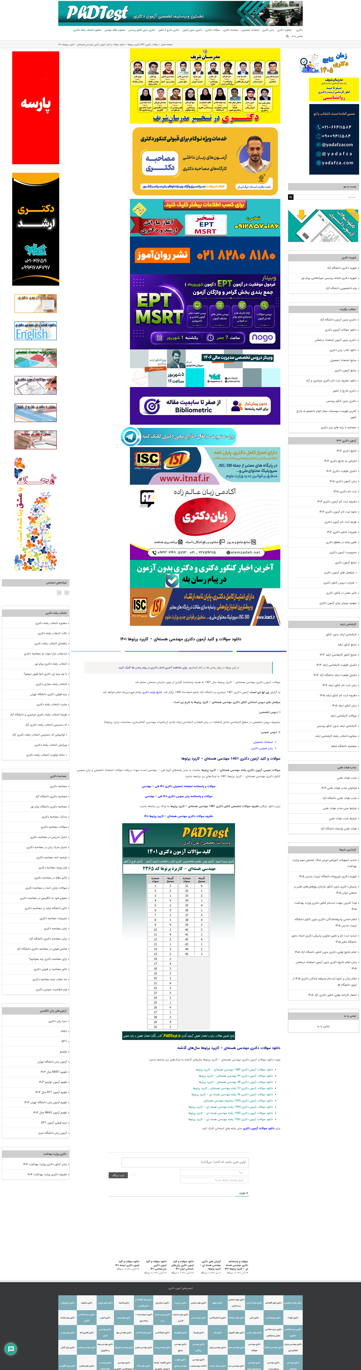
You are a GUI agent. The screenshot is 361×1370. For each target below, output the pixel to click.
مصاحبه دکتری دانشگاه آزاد (51, 796)
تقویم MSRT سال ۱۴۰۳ (54, 1072)
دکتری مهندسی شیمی (143, 1347)
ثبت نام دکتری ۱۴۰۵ (345, 491)
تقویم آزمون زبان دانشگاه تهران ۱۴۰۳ (45, 1102)
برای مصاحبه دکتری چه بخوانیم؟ (48, 959)
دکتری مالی (254, 1317)
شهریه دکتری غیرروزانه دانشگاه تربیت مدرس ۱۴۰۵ (328, 876)
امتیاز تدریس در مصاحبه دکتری (48, 837)
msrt (64, 1031)
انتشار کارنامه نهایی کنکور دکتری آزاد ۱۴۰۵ (332, 995)
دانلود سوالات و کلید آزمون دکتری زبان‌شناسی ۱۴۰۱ (150, 1265)
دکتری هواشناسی (162, 1332)
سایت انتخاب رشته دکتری (52, 704)
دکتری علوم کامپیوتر (236, 1332)
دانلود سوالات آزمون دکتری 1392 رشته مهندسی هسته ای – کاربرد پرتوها (230, 1119)
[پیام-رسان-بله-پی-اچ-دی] (205, 561)
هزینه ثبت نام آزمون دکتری (341, 522)
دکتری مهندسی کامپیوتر (124, 1347)
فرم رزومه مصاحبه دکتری (53, 867)
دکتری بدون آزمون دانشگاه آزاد (338, 319)
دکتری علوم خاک (143, 1366)
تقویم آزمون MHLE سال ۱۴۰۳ (50, 1112)
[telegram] (178, 426)
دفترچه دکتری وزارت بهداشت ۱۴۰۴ (47, 1174)
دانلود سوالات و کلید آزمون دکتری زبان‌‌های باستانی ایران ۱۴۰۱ (180, 1265)
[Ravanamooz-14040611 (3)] (205, 238)
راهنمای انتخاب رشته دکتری (50, 643)
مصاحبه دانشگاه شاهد (344, 746)
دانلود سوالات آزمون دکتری (259, 1128)
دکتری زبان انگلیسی (68, 1366)
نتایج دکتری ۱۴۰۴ (347, 451)
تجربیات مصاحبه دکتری (53, 918)
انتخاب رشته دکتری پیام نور (51, 664)
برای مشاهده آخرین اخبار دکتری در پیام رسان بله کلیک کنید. (152, 667)
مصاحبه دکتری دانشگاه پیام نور (49, 806)
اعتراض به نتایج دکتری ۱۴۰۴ (340, 461)
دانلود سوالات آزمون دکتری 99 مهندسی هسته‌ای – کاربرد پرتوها (236, 1076)
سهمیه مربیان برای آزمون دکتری (338, 603)
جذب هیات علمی (347, 778)
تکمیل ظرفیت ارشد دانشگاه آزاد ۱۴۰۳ (335, 675)
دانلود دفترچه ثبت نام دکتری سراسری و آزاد (331, 380)
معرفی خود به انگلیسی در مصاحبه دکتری (43, 898)
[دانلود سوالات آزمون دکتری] (323, 211)
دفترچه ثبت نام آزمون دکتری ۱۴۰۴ (337, 501)
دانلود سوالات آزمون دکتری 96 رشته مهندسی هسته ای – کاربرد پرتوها (232, 1094)
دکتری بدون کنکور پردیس (341, 401)
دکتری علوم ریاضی (254, 1332)
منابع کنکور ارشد (347, 644)
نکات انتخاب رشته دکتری (52, 633)
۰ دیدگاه (231, 1273)
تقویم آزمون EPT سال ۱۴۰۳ (51, 1092)
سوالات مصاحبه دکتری (54, 827)
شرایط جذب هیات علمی (343, 818)
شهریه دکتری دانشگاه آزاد (342, 268)
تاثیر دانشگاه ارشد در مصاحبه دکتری (46, 908)
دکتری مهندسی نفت (162, 1347)
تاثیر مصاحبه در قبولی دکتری (50, 969)
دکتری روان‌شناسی (273, 1317)
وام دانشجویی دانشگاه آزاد (341, 288)
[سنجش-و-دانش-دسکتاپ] (205, 200)
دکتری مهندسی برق (124, 1332)
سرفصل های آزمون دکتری (339, 572)
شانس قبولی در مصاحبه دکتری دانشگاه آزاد (42, 949)
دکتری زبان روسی (68, 1332)
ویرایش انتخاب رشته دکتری (51, 745)
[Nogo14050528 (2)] (205, 275)
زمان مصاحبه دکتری (55, 928)
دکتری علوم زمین (124, 1317)
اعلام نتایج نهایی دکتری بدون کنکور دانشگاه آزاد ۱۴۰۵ (326, 952)
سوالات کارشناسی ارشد (343, 716)
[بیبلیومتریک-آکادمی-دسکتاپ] (205, 388)
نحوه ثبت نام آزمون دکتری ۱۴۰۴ (338, 512)
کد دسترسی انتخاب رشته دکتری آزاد (46, 725)
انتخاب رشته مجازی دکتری (51, 684)
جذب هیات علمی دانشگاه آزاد (339, 798)
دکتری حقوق (218, 1303)
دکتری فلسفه (124, 1303)
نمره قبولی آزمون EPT (54, 1122)
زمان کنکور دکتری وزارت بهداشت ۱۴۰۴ (45, 1164)
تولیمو (63, 1051)
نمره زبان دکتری (58, 1021)
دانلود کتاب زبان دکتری (343, 350)
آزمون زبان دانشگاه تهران (52, 1062)
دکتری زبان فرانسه (67, 1317)
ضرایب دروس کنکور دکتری (338, 582)
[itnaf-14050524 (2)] (205, 448)
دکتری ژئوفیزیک (180, 1332)
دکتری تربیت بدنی (198, 1317)
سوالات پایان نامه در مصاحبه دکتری (46, 888)
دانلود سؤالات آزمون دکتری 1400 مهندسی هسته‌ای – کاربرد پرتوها (234, 1069)
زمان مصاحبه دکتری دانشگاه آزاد (48, 938)
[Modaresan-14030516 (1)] (205, 49)
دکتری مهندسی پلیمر (217, 1347)
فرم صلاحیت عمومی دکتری (51, 989)
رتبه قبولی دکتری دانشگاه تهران (48, 694)
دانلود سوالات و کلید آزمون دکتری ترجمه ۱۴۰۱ (123, 1263)
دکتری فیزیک (198, 1332)
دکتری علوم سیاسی (198, 1303)
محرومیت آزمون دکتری (343, 552)
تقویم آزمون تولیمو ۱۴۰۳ (53, 1082)
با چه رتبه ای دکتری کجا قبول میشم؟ (45, 674)
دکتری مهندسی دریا (236, 1366)
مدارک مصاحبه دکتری (54, 817)
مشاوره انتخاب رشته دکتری (51, 623)
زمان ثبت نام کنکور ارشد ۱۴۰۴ (339, 685)
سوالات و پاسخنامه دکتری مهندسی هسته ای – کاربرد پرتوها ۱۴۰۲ (236, 1265)
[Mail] (59, 592)
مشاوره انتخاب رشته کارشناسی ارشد (336, 736)
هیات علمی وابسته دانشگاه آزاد (339, 828)
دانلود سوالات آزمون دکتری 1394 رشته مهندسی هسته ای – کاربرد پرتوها (230, 1107)
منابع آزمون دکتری (345, 370)
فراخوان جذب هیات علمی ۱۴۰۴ (339, 788)
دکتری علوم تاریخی (254, 1303)
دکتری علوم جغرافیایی (293, 1303)
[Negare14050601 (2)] (205, 350)
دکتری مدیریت (180, 1303)
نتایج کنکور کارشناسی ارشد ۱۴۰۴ (338, 655)
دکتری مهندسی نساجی (87, 1347)
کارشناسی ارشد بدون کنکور (341, 634)
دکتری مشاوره (86, 1303)
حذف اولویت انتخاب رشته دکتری (45, 755)
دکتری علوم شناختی (144, 1332)
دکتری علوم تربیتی (105, 1303)
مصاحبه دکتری (58, 786)
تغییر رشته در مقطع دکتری (341, 542)
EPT (64, 1041)
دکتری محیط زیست (217, 1366)
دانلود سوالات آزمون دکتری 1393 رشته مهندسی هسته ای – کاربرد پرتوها (230, 1113)
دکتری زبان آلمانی (68, 1347)
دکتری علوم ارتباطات (236, 1317)
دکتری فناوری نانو (87, 1332)
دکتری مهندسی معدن (236, 1347)
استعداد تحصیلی (263, 742)
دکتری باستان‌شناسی (217, 1317)
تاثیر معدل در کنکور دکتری (341, 593)
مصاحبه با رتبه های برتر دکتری (338, 427)
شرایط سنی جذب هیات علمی (340, 808)
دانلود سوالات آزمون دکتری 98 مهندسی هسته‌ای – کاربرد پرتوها (236, 1082)
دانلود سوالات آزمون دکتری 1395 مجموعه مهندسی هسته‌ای (238, 1100)
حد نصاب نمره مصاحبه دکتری (50, 979)
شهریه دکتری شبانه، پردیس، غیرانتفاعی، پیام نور (329, 278)
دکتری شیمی (105, 1317)
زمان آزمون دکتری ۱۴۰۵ (343, 481)
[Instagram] (66, 592)
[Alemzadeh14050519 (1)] (205, 486)
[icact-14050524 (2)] (205, 589)
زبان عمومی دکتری (262, 748)
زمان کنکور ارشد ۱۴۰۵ (344, 705)
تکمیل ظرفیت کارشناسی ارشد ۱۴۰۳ (336, 665)
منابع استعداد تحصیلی (343, 360)
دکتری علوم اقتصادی (273, 1303)
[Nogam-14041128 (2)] (205, 125)
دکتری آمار (218, 1332)
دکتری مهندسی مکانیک (273, 1347)
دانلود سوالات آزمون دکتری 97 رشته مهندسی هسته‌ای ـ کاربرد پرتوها (233, 1088)
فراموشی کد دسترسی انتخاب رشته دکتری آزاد (38, 735)
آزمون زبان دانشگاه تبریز (53, 1133)
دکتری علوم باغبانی (86, 1366)
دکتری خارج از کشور (344, 391)
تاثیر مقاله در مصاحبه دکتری (50, 878)
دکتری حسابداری (162, 1303)
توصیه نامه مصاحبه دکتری (51, 857)
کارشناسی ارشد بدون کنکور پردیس (337, 726)
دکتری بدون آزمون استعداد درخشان (335, 340)
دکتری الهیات (293, 1317)
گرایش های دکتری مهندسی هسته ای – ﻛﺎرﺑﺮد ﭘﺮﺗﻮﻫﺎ (209, 1265)
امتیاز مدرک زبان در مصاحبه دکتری (47, 847)
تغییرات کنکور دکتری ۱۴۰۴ (342, 532)
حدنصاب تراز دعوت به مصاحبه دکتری (45, 653)
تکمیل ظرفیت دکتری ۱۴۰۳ (341, 471)
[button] (287, 36)
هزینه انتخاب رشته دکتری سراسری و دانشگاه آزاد (38, 714)
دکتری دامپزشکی (67, 1303)
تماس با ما (323, 1026)
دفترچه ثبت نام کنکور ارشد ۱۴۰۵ (338, 695)
